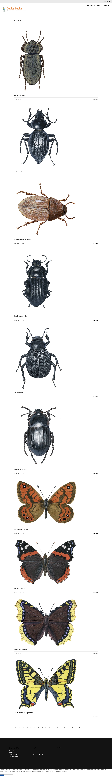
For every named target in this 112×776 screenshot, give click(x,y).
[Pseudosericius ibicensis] (46, 209)
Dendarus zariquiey (20, 316)
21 (89, 724)
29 (38, 727)
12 (55, 724)
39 (75, 727)
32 (49, 727)
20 (85, 724)
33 (53, 727)
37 (68, 727)
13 (59, 724)
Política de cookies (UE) (38, 754)
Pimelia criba (18, 393)
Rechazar (6, 775)
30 (42, 727)
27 (30, 727)
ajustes (65, 771)
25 (23, 727)
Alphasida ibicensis (20, 469)
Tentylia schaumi (19, 172)
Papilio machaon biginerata (23, 713)
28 (34, 727)
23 (15, 727)
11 (51, 724)
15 (66, 724)
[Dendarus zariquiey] (37, 281)
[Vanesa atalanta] (46, 562)
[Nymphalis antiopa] (46, 622)
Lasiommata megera (21, 529)
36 (64, 727)
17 (74, 724)
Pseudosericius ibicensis (22, 239)
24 (19, 727)
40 (79, 727)
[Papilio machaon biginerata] (46, 684)
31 (45, 727)
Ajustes (11, 775)
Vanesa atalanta (19, 588)
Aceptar (2, 775)
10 (48, 724)
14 (63, 724)
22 (93, 724)
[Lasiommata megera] (46, 502)
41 (83, 727)
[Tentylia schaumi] (38, 137)
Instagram (59, 747)
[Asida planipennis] (31, 60)
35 (60, 727)
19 (82, 724)
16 (70, 724)
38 (72, 727)
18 (78, 724)
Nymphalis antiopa (20, 649)
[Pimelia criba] (38, 357)
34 (57, 727)
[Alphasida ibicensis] (37, 434)
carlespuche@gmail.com (14, 756)
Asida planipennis (20, 95)
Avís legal (35, 751)
